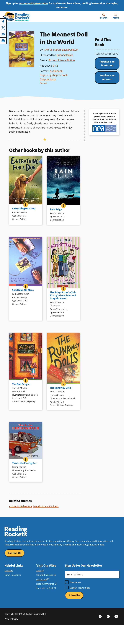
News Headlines (13, 574)
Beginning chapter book (54, 75)
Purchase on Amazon (107, 77)
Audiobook (56, 71)
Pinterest (108, 616)
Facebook (100, 616)
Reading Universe (46, 583)
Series (43, 83)
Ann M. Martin (52, 49)
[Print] (3, 40)
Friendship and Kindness (46, 506)
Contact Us (14, 553)
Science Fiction (66, 60)
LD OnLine (42, 579)
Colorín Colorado (45, 574)
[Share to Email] (3, 34)
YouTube (116, 616)
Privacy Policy (11, 618)
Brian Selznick (65, 55)
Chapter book (48, 79)
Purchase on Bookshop (107, 63)
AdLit (40, 570)
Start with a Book (46, 588)
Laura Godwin (70, 49)
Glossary (9, 570)
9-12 (55, 65)
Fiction (52, 60)
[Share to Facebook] (3, 21)
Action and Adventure (20, 506)
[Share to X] (3, 28)
